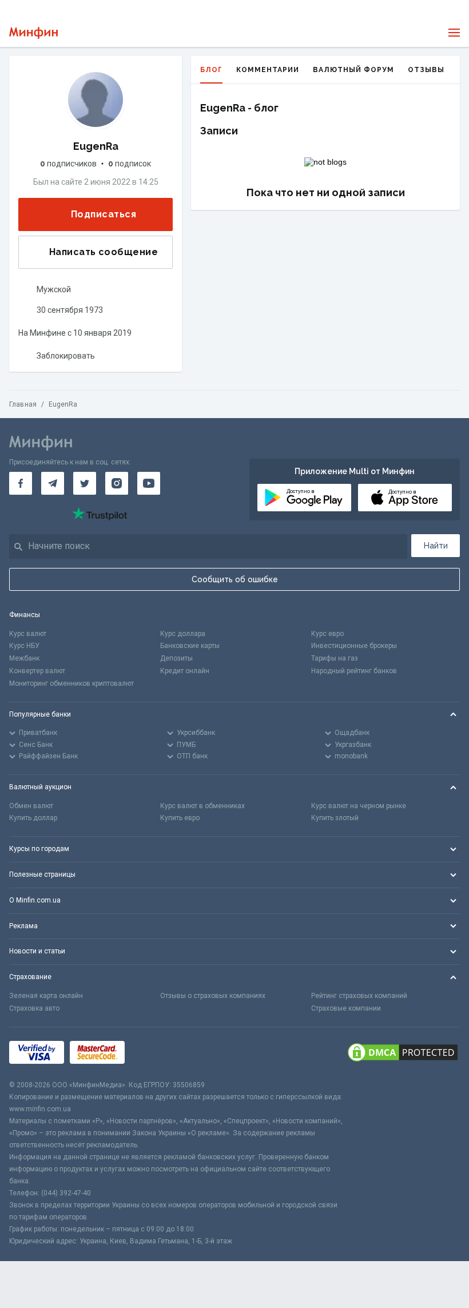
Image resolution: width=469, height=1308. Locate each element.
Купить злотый (335, 818)
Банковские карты (190, 646)
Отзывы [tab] (426, 70)
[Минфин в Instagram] (116, 483)
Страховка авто (34, 1008)
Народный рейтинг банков (354, 671)
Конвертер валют (37, 671)
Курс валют (27, 634)
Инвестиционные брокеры (354, 646)
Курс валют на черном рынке (358, 806)
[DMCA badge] (402, 1053)
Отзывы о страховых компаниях (212, 996)
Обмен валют (31, 806)
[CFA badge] (155, 1053)
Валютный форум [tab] (353, 70)
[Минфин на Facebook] (20, 483)
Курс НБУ (24, 646)
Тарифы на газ (334, 658)
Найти (436, 545)
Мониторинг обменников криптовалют (71, 683)
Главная (23, 404)
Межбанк (24, 658)
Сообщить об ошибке (235, 579)
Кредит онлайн (184, 671)
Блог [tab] (211, 70)
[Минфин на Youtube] (148, 483)
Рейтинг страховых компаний (359, 996)
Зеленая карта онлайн (46, 996)
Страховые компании (346, 1008)
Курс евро (327, 634)
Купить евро (180, 818)
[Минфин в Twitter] (84, 483)
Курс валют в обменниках (202, 806)
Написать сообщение (103, 252)
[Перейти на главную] (33, 33)
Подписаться (103, 214)
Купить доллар (33, 818)
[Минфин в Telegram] (52, 483)
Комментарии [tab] (267, 70)
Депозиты (176, 658)
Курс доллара (182, 634)
